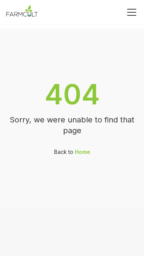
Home (82, 152)
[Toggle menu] (132, 12)
